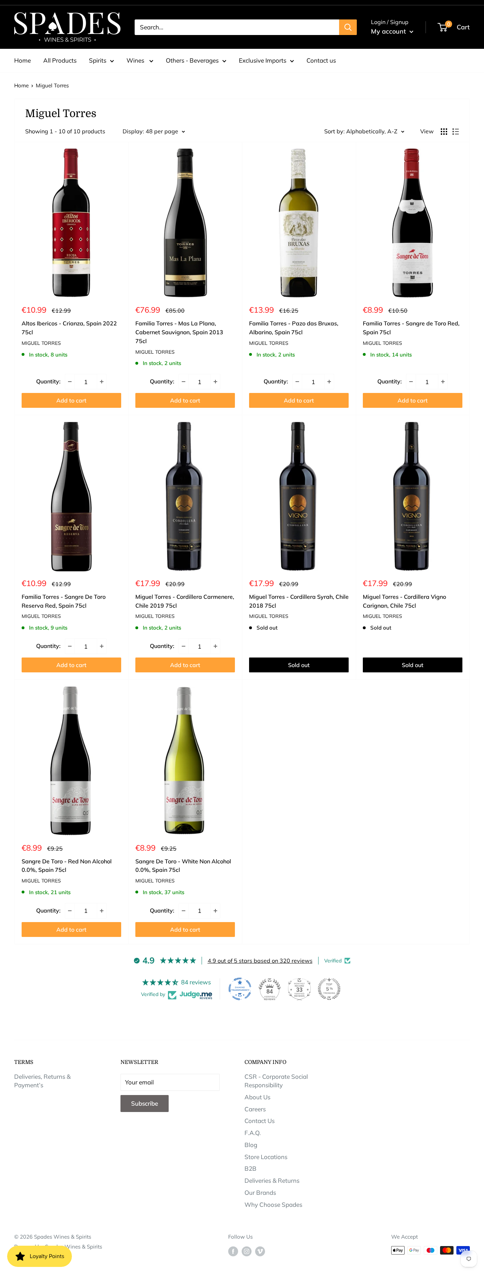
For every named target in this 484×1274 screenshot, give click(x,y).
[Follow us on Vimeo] (260, 1251)
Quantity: (48, 381)
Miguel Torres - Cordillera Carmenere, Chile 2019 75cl (184, 601)
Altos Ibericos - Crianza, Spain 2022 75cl (69, 328)
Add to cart (71, 400)
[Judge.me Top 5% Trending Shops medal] (329, 989)
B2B (250, 1168)
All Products (60, 60)
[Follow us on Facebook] (233, 1251)
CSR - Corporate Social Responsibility (276, 1081)
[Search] (348, 27)
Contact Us (259, 1120)
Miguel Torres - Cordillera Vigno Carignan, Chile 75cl (404, 601)
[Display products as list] (455, 131)
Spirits (97, 60)
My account (389, 31)
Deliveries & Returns (271, 1180)
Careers (255, 1109)
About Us (257, 1097)
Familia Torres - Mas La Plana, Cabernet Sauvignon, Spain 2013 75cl (179, 332)
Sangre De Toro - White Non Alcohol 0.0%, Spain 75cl (183, 866)
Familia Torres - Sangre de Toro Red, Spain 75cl (411, 328)
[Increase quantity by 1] (101, 381)
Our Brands (260, 1192)
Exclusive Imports (262, 60)
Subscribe (144, 1103)
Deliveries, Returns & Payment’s (42, 1081)
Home (22, 60)
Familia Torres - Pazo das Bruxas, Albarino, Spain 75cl (293, 328)
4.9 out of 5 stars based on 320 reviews (260, 960)
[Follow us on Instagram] (247, 1251)
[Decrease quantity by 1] (69, 381)
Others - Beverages (192, 60)
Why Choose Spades (273, 1204)
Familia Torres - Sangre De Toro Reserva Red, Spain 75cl (64, 601)
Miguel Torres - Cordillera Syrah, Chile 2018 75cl (299, 601)
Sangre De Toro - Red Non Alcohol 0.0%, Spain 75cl (67, 866)
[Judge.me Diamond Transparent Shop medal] (240, 989)
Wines (136, 60)
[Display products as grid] (444, 131)
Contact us (321, 60)
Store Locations (265, 1156)
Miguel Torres (52, 85)
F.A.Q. (252, 1132)
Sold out (299, 664)
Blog (250, 1144)
